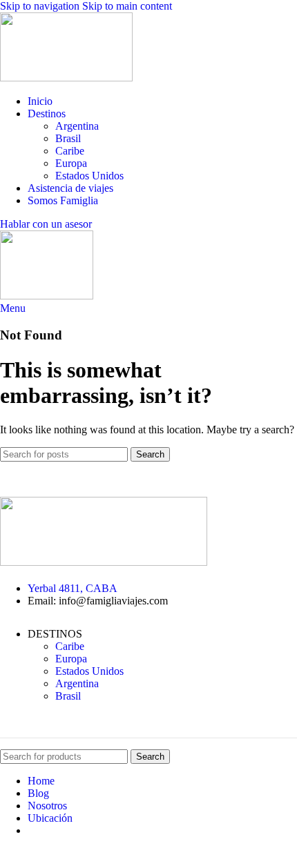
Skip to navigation (41, 6)
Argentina (77, 126)
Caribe (69, 151)
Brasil (68, 138)
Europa (71, 163)
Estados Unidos (89, 175)
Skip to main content (127, 6)
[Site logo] (66, 77)
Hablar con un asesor (46, 224)
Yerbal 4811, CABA (72, 588)
